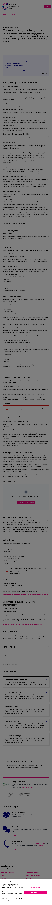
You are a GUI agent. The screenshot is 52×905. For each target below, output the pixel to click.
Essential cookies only (35, 887)
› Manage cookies (35, 883)
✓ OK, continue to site (35, 892)
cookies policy (15, 896)
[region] (26, 892)
